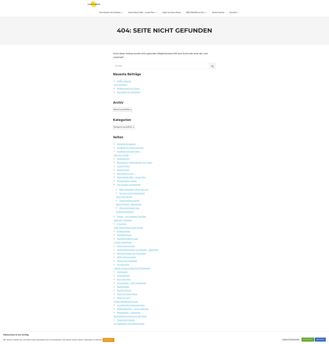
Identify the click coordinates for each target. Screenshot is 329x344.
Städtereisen (123, 287)
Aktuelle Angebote (126, 144)
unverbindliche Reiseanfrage (131, 305)
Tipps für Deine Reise (171, 12)
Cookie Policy (123, 166)
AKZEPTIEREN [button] (308, 339)
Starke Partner (218, 12)
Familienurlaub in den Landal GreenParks (126, 240)
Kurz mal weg (123, 279)
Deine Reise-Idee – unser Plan (141, 12)
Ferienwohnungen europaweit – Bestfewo (137, 250)
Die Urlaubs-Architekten (110, 12)
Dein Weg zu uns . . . (126, 174)
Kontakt (233, 12)
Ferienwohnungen (126, 246)
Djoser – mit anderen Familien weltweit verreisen (130, 218)
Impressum (122, 272)
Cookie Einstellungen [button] (291, 339)
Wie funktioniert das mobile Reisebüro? (127, 210)
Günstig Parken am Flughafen (131, 253)
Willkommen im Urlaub (128, 89)
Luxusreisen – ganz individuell (131, 283)
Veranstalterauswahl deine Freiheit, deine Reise (128, 202)
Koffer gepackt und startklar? (122, 83)
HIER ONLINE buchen (195, 12)
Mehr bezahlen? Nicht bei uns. (133, 190)
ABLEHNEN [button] (320, 339)
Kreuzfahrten (123, 276)
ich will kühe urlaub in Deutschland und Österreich (132, 266)
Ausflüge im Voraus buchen (130, 148)
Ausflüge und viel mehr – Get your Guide (127, 153)
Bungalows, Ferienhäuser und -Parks (134, 163)
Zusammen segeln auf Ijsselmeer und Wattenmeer (129, 322)
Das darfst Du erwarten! (128, 92)
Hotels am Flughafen (127, 261)
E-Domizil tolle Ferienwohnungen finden (128, 226)
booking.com (123, 159)
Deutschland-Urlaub (127, 181)
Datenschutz (123, 170)
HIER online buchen (126, 257)
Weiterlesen (108, 340)
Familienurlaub (124, 235)
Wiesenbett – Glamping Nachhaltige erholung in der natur (130, 314)
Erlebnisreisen (123, 231)
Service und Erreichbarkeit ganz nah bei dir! (130, 195)
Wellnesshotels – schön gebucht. (133, 309)
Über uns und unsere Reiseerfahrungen (126, 300)
